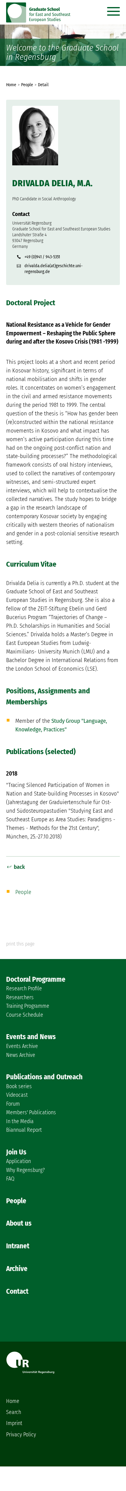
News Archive (20, 1055)
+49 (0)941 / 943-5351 (42, 257)
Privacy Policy (21, 1434)
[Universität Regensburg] (30, 1371)
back (19, 866)
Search (13, 1412)
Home (12, 1401)
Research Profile (24, 988)
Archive (17, 1268)
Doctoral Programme (35, 979)
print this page (20, 944)
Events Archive (22, 1046)
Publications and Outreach (44, 1077)
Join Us (16, 1152)
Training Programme (27, 1006)
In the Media (20, 1121)
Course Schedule (24, 1014)
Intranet (17, 1246)
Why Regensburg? (25, 1170)
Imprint (14, 1423)
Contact (17, 1291)
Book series (19, 1086)
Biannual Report (24, 1130)
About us (18, 1223)
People (23, 892)
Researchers (20, 997)
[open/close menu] (113, 10)
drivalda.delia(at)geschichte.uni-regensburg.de (53, 268)
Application (18, 1161)
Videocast (17, 1095)
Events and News (31, 1036)
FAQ (10, 1178)
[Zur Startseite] (38, 20)
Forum (13, 1103)
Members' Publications (31, 1112)
